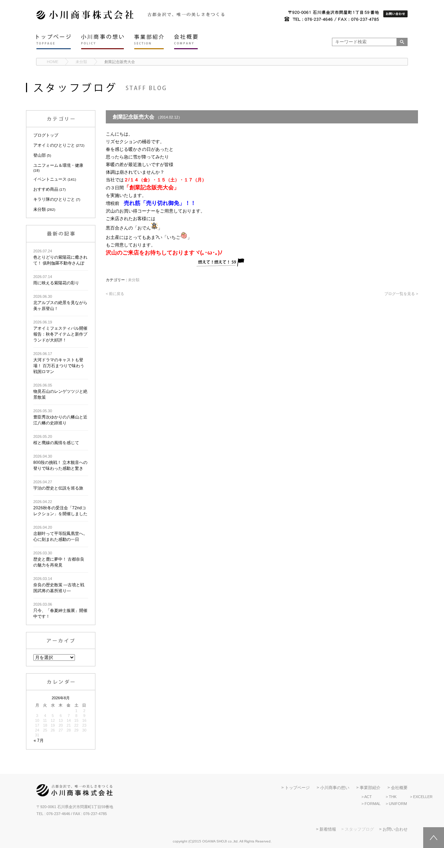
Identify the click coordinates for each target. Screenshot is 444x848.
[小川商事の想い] (102, 41)
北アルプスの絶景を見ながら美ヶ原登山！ (60, 302)
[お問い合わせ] (395, 14)
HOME (52, 62)
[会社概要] (186, 41)
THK (392, 797)
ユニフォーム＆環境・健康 (58, 165)
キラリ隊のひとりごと (54, 199)
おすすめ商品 (45, 189)
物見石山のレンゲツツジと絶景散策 (60, 391)
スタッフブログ (359, 829)
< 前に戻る (115, 294)
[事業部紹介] (149, 41)
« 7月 (39, 740)
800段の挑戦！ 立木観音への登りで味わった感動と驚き (60, 462)
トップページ (297, 787)
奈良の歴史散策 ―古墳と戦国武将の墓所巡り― (58, 585)
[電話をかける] (331, 16)
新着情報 (327, 829)
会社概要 (399, 787)
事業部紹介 (370, 787)
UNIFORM (398, 804)
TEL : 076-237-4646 (53, 814)
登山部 (39, 155)
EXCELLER (423, 797)
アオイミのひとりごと (54, 145)
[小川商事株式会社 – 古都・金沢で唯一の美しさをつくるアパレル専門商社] (85, 18)
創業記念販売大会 (119, 62)
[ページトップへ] (433, 837)
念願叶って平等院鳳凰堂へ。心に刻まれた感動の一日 (60, 533)
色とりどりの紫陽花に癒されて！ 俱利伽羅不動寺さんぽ (60, 257)
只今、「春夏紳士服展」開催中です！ (60, 610)
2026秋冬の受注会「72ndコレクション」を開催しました (60, 508)
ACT (368, 797)
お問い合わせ (395, 829)
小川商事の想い (334, 787)
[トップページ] (53, 41)
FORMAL (373, 804)
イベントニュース (50, 179)
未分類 (81, 62)
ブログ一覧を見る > (401, 294)
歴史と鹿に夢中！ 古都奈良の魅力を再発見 (58, 559)
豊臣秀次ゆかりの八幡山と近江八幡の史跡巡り (60, 417)
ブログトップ (45, 135)
